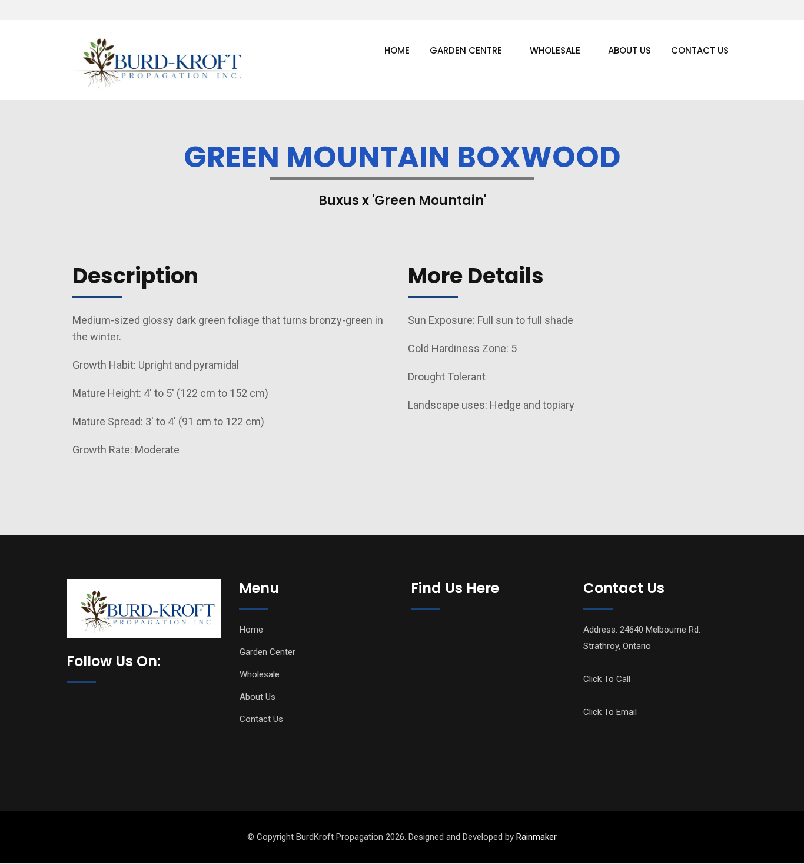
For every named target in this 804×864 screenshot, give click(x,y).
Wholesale (555, 50)
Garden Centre (466, 50)
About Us (629, 50)
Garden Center (267, 652)
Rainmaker (536, 837)
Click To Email (610, 712)
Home (397, 50)
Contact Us (700, 50)
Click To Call (606, 679)
